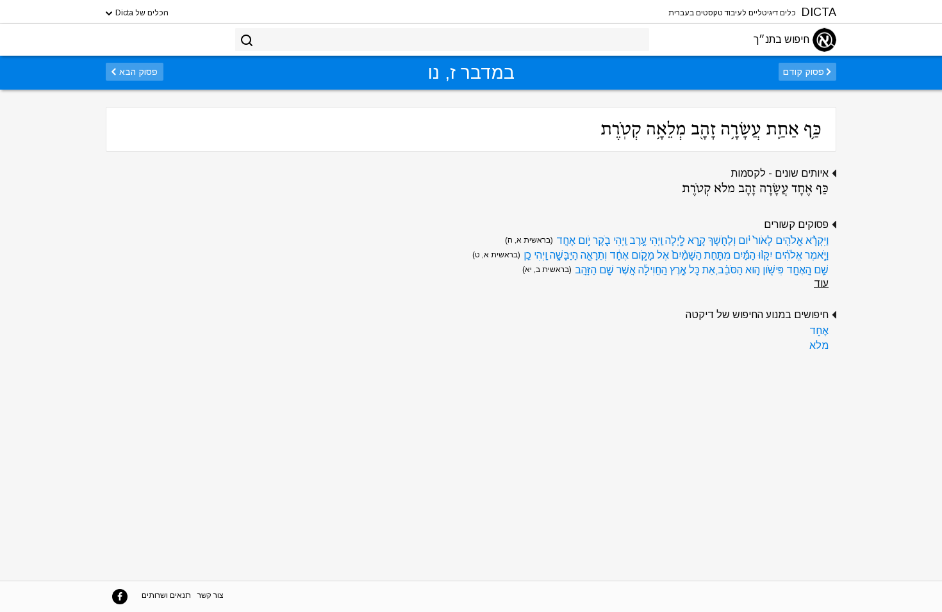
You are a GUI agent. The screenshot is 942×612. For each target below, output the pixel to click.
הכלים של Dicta (141, 12)
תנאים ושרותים (166, 595)
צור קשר (210, 595)
